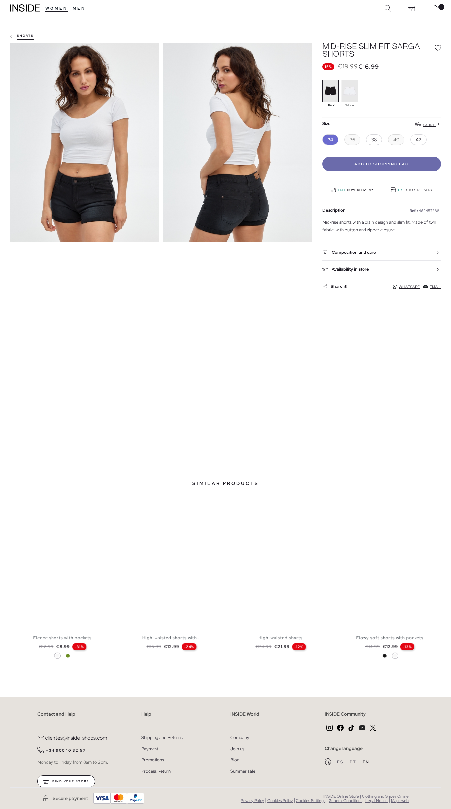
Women (56, 8)
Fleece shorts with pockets (62, 637)
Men (79, 8)
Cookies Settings (310, 801)
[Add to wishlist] (437, 47)
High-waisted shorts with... (171, 637)
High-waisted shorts (281, 637)
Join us (237, 749)
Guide (429, 125)
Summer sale (242, 771)
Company (239, 737)
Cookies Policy (280, 801)
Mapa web (400, 801)
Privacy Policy (252, 801)
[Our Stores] (411, 8)
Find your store (70, 781)
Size (326, 123)
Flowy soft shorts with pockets (389, 637)
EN (366, 762)
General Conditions (345, 801)
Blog (235, 760)
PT (354, 762)
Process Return (156, 771)
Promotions (152, 760)
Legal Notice (376, 801)
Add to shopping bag (381, 164)
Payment (149, 749)
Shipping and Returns (162, 737)
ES (341, 762)
